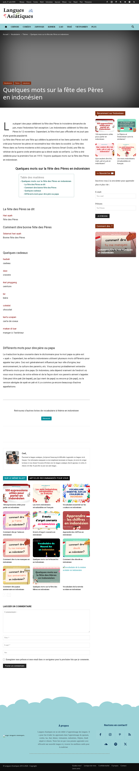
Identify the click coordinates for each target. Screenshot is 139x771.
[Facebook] (107, 2)
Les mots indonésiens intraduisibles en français (126, 161)
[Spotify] (129, 2)
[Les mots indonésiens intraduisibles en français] (46, 493)
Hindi (42, 2)
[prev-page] (4, 595)
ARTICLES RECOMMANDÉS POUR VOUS (48, 478)
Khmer (64, 2)
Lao (70, 2)
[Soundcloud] (125, 2)
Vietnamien (88, 2)
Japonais (57, 2)
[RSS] (121, 2)
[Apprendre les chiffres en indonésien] (76, 520)
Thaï (81, 2)
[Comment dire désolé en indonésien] (76, 548)
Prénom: (98, 204)
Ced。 (25, 453)
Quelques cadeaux (33, 191)
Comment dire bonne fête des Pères (40, 188)
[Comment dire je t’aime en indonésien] (16, 520)
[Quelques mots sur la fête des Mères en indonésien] (46, 575)
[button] (132, 27)
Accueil (5, 34)
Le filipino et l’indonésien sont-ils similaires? (125, 136)
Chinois (28, 2)
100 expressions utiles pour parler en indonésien (104, 136)
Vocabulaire (15, 34)
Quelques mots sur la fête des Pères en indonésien (46, 181)
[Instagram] (112, 2)
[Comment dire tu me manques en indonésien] (16, 548)
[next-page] (9, 595)
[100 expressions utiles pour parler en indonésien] (16, 493)
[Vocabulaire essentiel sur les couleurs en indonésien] (76, 493)
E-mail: (98, 192)
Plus (93, 27)
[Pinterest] (116, 2)
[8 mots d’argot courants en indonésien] (46, 520)
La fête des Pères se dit (35, 184)
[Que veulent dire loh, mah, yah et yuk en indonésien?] (104, 149)
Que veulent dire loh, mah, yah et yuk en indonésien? (103, 161)
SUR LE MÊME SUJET (14, 478)
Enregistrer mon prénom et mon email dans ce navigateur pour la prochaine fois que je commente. (47, 659)
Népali (75, 2)
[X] (134, 2)
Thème (25, 34)
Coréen (35, 2)
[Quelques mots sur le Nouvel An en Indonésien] (46, 548)
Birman (22, 2)
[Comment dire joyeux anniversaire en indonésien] (16, 575)
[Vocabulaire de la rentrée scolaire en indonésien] (76, 575)
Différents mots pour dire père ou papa (42, 194)
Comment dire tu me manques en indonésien (115, 251)
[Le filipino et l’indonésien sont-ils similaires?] (126, 125)
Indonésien (49, 2)
